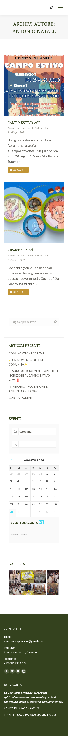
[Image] (27, 576)
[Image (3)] (53, 576)
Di (46, 127)
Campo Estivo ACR (24, 122)
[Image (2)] (15, 589)
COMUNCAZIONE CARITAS (26, 353)
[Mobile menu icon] (60, 7)
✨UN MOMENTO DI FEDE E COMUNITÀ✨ (27, 362)
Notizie (38, 127)
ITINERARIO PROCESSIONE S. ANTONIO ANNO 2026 (28, 389)
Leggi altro (16, 169)
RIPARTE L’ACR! (20, 249)
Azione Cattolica (17, 127)
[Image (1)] (40, 576)
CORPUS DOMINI (20, 397)
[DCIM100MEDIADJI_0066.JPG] (40, 589)
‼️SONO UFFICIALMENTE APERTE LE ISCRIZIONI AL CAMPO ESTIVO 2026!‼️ (34, 375)
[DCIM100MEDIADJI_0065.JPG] (53, 589)
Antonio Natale (34, 31)
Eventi (30, 127)
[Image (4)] (27, 589)
